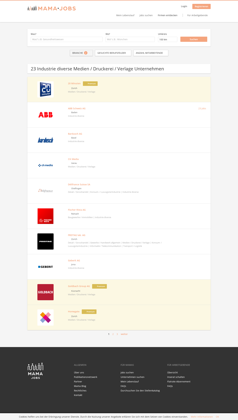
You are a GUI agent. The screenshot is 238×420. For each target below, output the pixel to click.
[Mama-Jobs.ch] (51, 8)
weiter (124, 334)
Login (184, 6)
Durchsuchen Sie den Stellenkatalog (140, 390)
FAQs (123, 386)
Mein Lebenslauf (125, 15)
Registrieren (201, 6)
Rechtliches (80, 390)
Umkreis (162, 34)
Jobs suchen (146, 15)
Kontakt (78, 395)
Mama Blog (80, 386)
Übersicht (172, 372)
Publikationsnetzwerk (85, 377)
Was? (33, 34)
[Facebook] (29, 386)
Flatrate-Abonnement (178, 381)
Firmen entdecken (167, 15)
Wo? (108, 34)
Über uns (79, 372)
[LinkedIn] (35, 386)
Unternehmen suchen (132, 377)
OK (217, 416)
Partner (78, 381)
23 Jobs (202, 108)
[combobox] (66, 39)
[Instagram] (40, 386)
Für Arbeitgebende (197, 15)
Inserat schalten (176, 377)
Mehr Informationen (202, 416)
